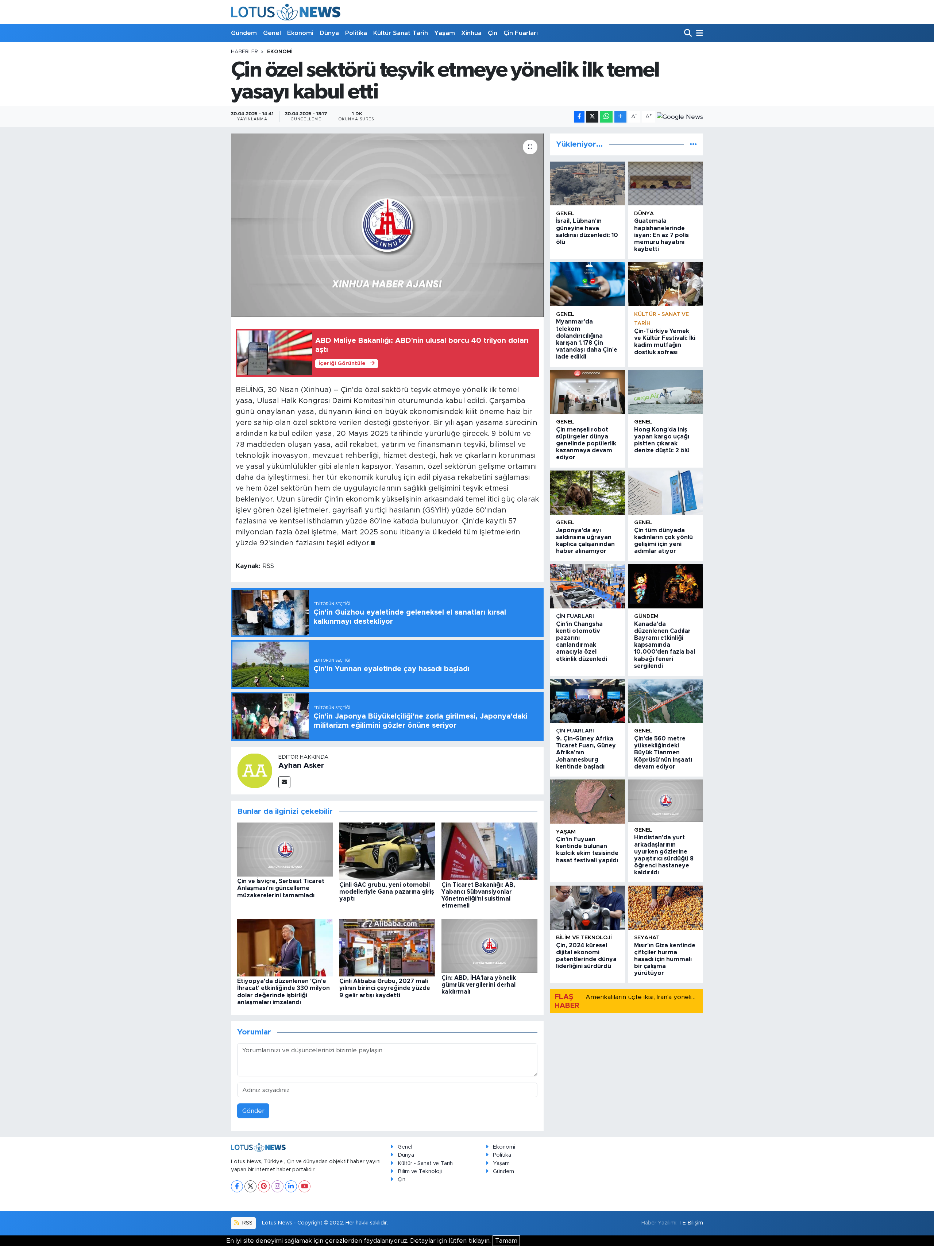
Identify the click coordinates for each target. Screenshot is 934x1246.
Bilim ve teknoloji (584, 937)
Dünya (329, 33)
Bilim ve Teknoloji (420, 1171)
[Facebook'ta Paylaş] (579, 117)
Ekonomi (300, 33)
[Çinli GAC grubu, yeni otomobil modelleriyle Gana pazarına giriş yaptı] (387, 851)
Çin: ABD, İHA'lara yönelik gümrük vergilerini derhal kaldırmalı (478, 985)
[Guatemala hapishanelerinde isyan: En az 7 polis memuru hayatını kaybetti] (665, 184)
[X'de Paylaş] (592, 117)
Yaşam (444, 33)
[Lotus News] (285, 11)
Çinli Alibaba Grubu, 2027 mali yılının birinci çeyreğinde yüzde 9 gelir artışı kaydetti (384, 988)
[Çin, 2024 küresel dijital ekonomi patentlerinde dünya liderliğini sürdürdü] (587, 908)
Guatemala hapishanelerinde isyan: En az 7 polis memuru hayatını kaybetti (661, 235)
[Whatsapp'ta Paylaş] (606, 117)
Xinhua (471, 33)
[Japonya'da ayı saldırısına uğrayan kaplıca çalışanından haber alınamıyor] (587, 493)
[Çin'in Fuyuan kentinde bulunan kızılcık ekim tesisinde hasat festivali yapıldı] (587, 801)
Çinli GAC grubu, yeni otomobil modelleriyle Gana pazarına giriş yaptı (386, 892)
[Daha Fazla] (620, 117)
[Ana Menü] (698, 33)
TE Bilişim (691, 1223)
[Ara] (688, 33)
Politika (356, 33)
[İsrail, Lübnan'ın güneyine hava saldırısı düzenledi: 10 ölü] (587, 184)
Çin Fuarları (520, 33)
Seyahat (647, 937)
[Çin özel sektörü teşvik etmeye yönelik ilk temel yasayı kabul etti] (387, 225)
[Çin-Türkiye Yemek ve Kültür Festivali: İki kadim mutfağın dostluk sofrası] (665, 284)
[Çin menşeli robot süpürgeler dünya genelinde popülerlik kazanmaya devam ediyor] (587, 392)
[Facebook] (237, 1186)
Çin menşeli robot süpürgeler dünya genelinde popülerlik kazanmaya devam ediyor (586, 444)
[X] (250, 1186)
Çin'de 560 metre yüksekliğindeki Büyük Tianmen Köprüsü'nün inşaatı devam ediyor (663, 753)
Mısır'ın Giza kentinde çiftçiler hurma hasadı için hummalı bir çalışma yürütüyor (664, 959)
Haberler (244, 51)
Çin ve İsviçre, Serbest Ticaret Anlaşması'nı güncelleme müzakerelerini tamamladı (280, 888)
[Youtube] (304, 1186)
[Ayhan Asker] (254, 770)
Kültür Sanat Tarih (400, 33)
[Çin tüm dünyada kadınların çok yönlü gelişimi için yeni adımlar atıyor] (665, 493)
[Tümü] (693, 144)
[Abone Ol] (680, 116)
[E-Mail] (284, 782)
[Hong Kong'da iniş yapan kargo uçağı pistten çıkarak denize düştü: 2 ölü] (665, 392)
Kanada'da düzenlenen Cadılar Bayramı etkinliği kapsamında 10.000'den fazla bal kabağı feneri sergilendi (664, 645)
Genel (272, 33)
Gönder (253, 1111)
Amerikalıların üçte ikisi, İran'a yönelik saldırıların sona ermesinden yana (690, 997)
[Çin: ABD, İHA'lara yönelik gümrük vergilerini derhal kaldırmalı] (489, 946)
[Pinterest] (264, 1186)
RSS (246, 1223)
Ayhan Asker (301, 765)
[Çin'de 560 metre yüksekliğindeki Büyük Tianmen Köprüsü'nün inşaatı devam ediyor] (665, 701)
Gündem (244, 33)
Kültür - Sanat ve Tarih (425, 1163)
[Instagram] (277, 1186)
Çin (492, 33)
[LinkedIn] (291, 1186)
